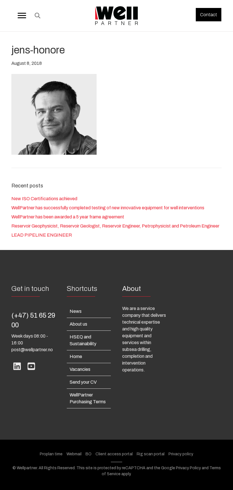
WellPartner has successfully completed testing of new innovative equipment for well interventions (107, 207)
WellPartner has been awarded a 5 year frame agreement (67, 216)
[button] (208, 15)
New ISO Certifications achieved (44, 198)
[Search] (35, 16)
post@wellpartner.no (32, 349)
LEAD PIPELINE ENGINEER (41, 235)
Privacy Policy (188, 468)
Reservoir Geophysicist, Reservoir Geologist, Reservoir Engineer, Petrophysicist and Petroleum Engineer (115, 226)
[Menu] (21, 15)
